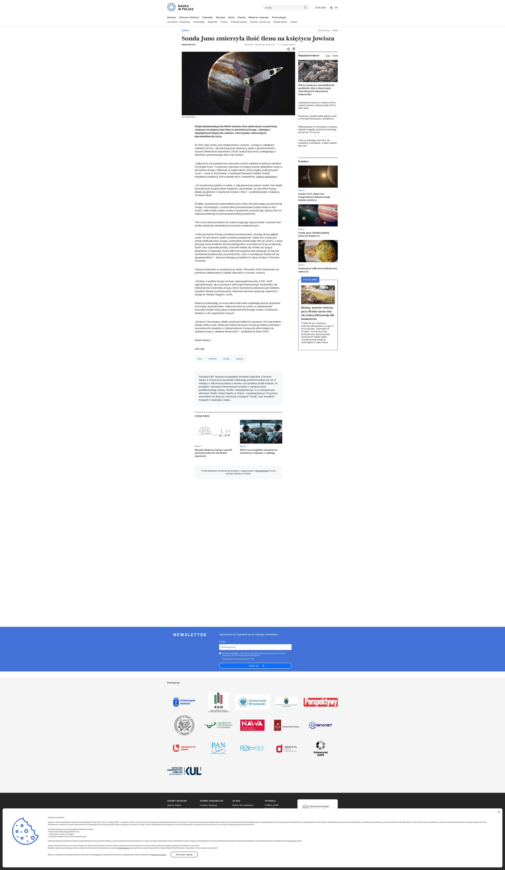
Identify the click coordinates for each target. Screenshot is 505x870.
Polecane (310, 279)
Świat (186, 30)
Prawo (224, 22)
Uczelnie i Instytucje (178, 22)
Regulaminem (262, 470)
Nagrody (212, 22)
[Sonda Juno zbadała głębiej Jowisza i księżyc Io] (318, 221)
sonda (226, 358)
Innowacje (199, 22)
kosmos (212, 358)
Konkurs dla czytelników (242, 805)
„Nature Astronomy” (266, 176)
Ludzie (293, 22)
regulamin (235, 653)
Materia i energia (259, 17)
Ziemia (242, 17)
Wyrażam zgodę (184, 854)
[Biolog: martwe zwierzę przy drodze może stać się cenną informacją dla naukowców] (318, 315)
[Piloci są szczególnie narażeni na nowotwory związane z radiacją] (261, 439)
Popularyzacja (239, 22)
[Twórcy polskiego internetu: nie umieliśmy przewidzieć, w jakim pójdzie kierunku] (318, 143)
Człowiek (207, 17)
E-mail (222, 641)
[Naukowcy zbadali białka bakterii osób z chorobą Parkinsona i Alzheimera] (318, 117)
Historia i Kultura (189, 17)
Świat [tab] (335, 55)
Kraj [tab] (328, 55)
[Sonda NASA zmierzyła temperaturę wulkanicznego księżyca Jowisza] (318, 184)
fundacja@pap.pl (123, 848)
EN (336, 7)
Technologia (279, 17)
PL (331, 7)
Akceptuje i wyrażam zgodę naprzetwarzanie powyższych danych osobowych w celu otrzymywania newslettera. (253, 654)
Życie (231, 17)
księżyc (240, 358)
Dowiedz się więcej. (158, 855)
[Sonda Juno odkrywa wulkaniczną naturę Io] (318, 256)
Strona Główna (324, 30)
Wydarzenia (280, 22)
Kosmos (171, 17)
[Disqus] (238, 518)
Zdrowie (220, 17)
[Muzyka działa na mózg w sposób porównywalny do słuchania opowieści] (216, 439)
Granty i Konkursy (260, 22)
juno (200, 358)
